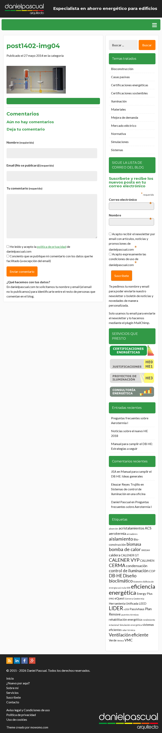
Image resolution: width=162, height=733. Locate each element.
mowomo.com (39, 727)
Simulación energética (131, 625)
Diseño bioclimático (123, 578)
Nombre (20, 142)
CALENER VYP (124, 560)
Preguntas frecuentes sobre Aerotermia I (129, 420)
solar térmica (128, 630)
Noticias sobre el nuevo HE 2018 (129, 433)
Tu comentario (24, 188)
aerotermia (117, 533)
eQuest (119, 598)
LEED (142, 603)
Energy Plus (145, 593)
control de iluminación (128, 570)
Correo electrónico (130, 200)
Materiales (118, 109)
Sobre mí (12, 688)
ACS (148, 528)
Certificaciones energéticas (129, 85)
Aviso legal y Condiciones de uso (28, 710)
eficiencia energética (132, 589)
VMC (128, 640)
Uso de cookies (16, 719)
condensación (136, 565)
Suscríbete (13, 697)
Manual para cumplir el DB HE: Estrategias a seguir (132, 446)
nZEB (126, 609)
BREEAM (145, 550)
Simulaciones (120, 142)
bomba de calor (125, 549)
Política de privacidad (21, 715)
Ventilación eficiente (128, 634)
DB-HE (115, 575)
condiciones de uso (121, 259)
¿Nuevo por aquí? (18, 683)
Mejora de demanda (124, 117)
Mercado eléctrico (123, 125)
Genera (129, 598)
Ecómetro (137, 581)
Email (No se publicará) (30, 165)
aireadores (132, 534)
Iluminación (119, 101)
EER (128, 587)
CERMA (117, 565)
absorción (113, 528)
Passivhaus (137, 609)
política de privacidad (51, 246)
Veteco (120, 640)
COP (152, 571)
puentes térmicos (130, 614)
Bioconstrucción (122, 69)
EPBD (111, 598)
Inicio (10, 678)
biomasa (133, 544)
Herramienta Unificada (123, 603)
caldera (114, 555)
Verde (113, 640)
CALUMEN (147, 560)
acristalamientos (131, 528)
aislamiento (121, 539)
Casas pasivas (120, 77)
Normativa (118, 133)
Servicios (12, 692)
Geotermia (139, 598)
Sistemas (117, 150)
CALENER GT (130, 555)
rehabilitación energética (125, 619)
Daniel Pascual (121, 502)
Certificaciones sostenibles (129, 93)
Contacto (12, 702)
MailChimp (141, 323)
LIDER (116, 608)
